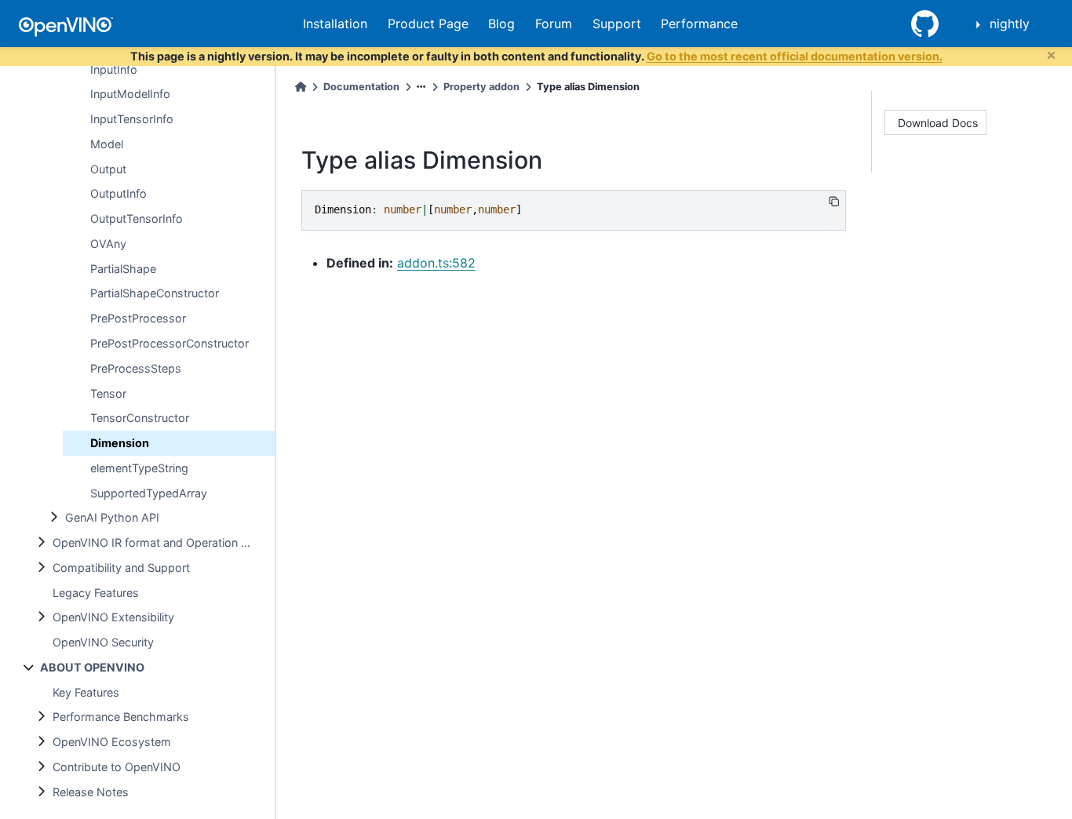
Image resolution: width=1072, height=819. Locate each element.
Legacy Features (96, 592)
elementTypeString (139, 468)
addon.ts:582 (436, 263)
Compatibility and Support (121, 567)
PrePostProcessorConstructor (169, 343)
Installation (335, 23)
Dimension (119, 443)
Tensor (108, 393)
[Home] (300, 86)
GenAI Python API (112, 517)
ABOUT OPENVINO (92, 667)
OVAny (108, 243)
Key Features (86, 692)
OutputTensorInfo (136, 218)
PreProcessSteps (135, 368)
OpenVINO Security (103, 642)
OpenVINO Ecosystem (112, 741)
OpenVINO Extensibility (113, 617)
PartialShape (123, 268)
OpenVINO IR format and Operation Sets (158, 542)
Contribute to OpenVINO (116, 767)
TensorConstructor (139, 417)
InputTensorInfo (131, 119)
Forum (553, 23)
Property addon (481, 87)
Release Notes (91, 792)
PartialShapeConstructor (154, 293)
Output (108, 169)
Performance (699, 23)
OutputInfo (118, 193)
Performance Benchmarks (121, 716)
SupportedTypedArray (148, 493)
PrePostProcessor (138, 318)
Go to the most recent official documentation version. (795, 56)
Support (617, 23)
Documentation (361, 87)
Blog (501, 23)
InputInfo (113, 69)
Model (106, 144)
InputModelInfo (130, 93)
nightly (1010, 23)
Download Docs (938, 122)
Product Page (428, 23)
